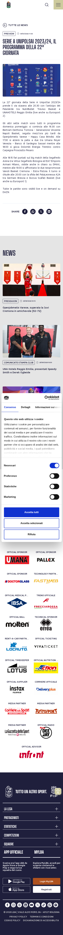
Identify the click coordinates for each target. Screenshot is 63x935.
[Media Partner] (17, 711)
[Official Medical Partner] (17, 603)
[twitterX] (37, 905)
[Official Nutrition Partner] (46, 668)
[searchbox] (31, 4)
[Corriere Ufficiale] (46, 689)
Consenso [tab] (10, 407)
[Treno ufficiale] (46, 603)
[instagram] (13, 905)
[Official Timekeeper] (17, 668)
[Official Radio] (46, 733)
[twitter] (41, 211)
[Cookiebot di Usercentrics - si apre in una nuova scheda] (45, 398)
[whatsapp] (33, 211)
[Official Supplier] (17, 689)
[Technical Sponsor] (46, 625)
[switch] (54, 476)
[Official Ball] (17, 625)
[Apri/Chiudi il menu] (58, 4)
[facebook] (25, 211)
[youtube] (31, 905)
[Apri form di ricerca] (46, 4)
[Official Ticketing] (46, 646)
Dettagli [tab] (25, 407)
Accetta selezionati (31, 523)
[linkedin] (49, 211)
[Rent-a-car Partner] (17, 646)
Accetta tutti (31, 512)
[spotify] (55, 905)
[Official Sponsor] (17, 560)
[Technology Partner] (46, 581)
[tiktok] (43, 905)
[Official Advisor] (31, 754)
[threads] (19, 905)
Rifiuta (31, 534)
